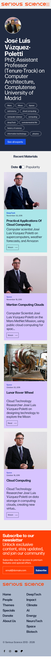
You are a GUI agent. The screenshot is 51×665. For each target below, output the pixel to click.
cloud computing (29, 111)
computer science (14, 117)
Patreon (22, 651)
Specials (9, 610)
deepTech (11, 122)
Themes (8, 605)
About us (9, 621)
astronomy (11, 111)
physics (36, 133)
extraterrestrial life (29, 122)
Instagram (10, 651)
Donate (8, 615)
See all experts (15, 141)
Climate (32, 605)
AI (28, 610)
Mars (9, 105)
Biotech (32, 631)
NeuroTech (34, 621)
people (7, 599)
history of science (14, 128)
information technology (16, 133)
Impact (31, 599)
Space (31, 105)
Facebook (4, 651)
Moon (20, 105)
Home (7, 594)
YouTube (16, 651)
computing (32, 117)
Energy (32, 615)
